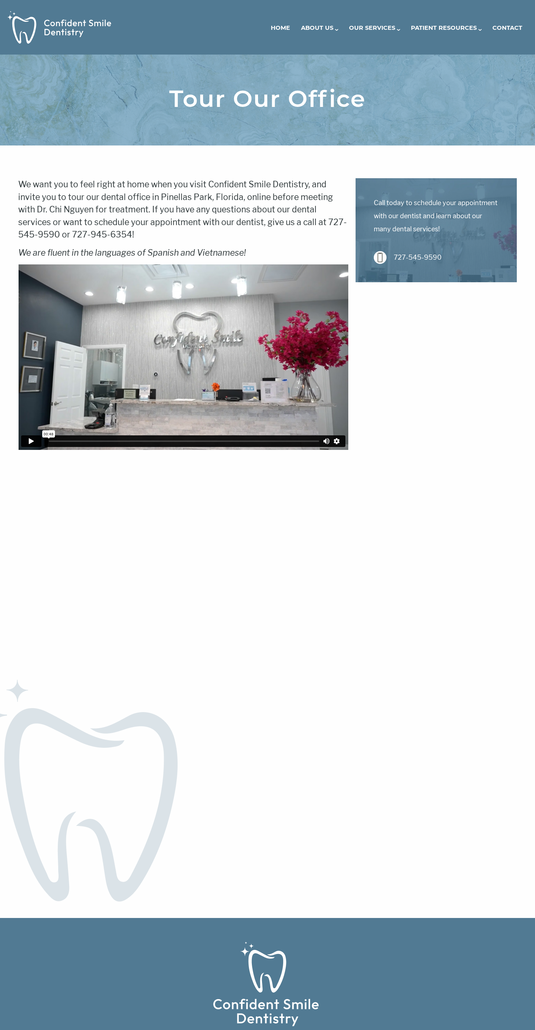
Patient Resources (444, 28)
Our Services (372, 28)
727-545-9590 (417, 257)
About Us (317, 28)
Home (280, 28)
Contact (507, 28)
